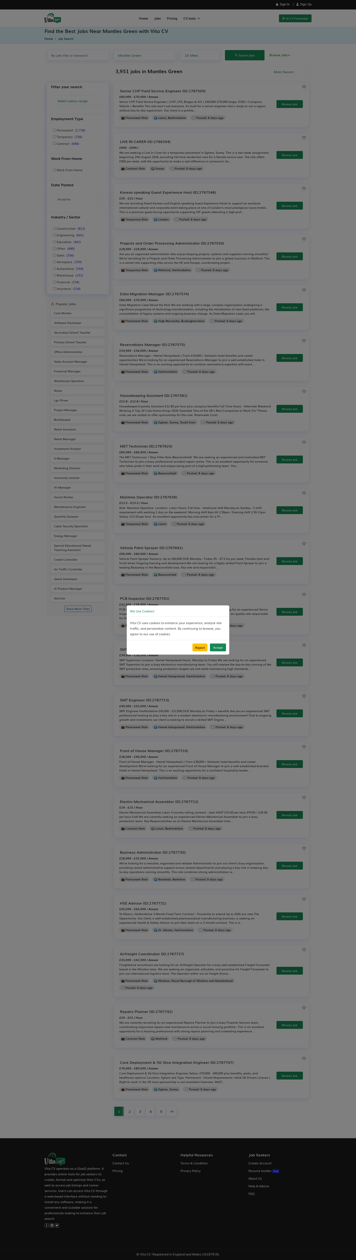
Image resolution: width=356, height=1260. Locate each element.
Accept (218, 647)
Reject (200, 647)
